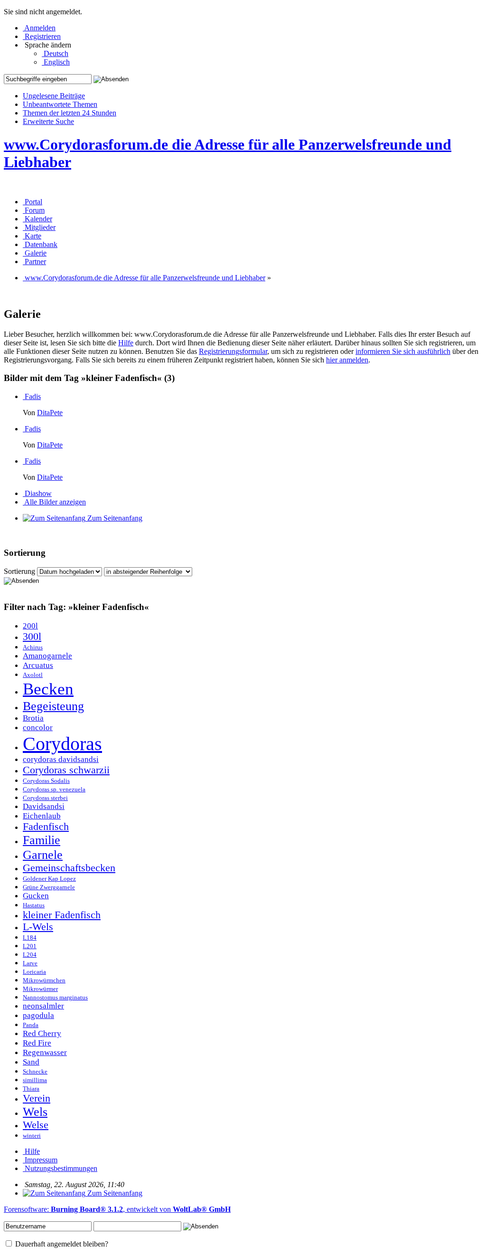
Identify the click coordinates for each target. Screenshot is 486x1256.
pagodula (38, 1015)
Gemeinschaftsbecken (69, 868)
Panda (30, 1025)
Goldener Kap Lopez (49, 878)
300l (32, 636)
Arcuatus (38, 665)
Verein (36, 1098)
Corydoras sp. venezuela (54, 789)
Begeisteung (53, 706)
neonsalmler (43, 1005)
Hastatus (34, 905)
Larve (30, 963)
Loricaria (34, 972)
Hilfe (125, 343)
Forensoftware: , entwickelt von (117, 1209)
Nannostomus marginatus (55, 997)
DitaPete (50, 413)
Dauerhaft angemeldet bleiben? (60, 1244)
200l (30, 625)
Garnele (43, 854)
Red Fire (37, 1042)
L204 (30, 955)
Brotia (33, 718)
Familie (41, 840)
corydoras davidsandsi (61, 759)
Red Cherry (42, 1033)
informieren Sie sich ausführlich (402, 351)
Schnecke (35, 1071)
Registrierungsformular (233, 351)
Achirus (33, 647)
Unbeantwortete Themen (60, 104)
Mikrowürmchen (44, 980)
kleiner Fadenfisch (62, 915)
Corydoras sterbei (45, 798)
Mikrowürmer (40, 989)
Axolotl (33, 675)
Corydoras (62, 743)
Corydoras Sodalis (46, 781)
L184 (30, 937)
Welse (35, 1125)
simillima (35, 1080)
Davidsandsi (44, 806)
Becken (48, 688)
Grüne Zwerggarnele (49, 887)
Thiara (31, 1088)
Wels (35, 1111)
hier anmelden (347, 360)
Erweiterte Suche (48, 121)
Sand (31, 1061)
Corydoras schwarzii (66, 770)
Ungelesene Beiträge (54, 96)
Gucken (36, 895)
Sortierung (19, 571)
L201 (30, 946)
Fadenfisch (46, 826)
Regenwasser (45, 1052)
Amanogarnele (47, 655)
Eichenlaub (42, 815)
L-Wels (38, 926)
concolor (38, 727)
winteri (32, 1135)
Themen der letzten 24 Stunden (69, 113)
